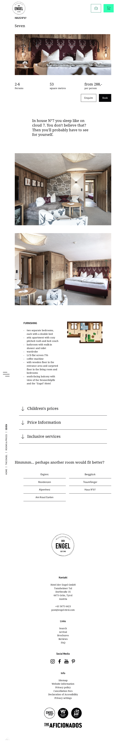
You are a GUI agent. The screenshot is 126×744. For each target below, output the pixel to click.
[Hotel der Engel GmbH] (18, 8)
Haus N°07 (90, 489)
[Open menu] (6, 374)
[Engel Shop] (49, 713)
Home (6, 472)
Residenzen (44, 482)
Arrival (63, 631)
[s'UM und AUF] (76, 713)
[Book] (109, 8)
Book (105, 97)
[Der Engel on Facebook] (59, 662)
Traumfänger (90, 482)
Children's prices (42, 408)
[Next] (106, 273)
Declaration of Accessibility (63, 694)
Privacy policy (63, 687)
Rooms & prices (6, 442)
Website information (63, 683)
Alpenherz (44, 489)
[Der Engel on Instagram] (53, 662)
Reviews (63, 639)
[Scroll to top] (118, 731)
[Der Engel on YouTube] (66, 662)
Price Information (44, 422)
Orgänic (44, 474)
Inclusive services (44, 436)
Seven (6, 427)
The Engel (6, 459)
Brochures (63, 635)
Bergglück (90, 474)
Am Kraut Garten (44, 497)
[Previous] (106, 263)
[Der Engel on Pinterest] (73, 662)
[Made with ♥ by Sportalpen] (7, 739)
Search (63, 628)
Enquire (88, 97)
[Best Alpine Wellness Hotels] (63, 713)
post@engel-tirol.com (63, 609)
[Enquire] (96, 8)
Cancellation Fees (63, 691)
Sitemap (63, 680)
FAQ (63, 642)
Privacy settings (63, 698)
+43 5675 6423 (63, 606)
